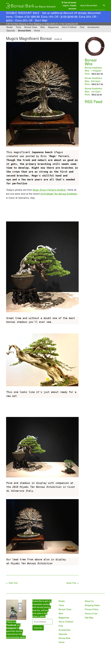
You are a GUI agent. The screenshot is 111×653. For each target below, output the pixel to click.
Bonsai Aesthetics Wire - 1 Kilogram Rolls (93, 70)
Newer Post (71, 583)
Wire (42, 27)
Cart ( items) (69, 2)
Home (37, 30)
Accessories (93, 27)
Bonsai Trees (30, 27)
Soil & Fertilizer (69, 27)
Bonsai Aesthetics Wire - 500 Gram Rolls (93, 81)
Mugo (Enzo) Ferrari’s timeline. (49, 189)
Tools (18, 27)
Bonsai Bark (24, 30)
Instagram (11, 627)
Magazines (53, 27)
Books (9, 27)
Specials (10, 30)
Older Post (13, 583)
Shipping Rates (92, 605)
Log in (66, 5)
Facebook (11, 625)
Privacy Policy (91, 609)
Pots (82, 27)
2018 (58, 193)
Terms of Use (91, 613)
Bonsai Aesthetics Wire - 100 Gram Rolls (93, 91)
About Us (89, 601)
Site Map (89, 617)
